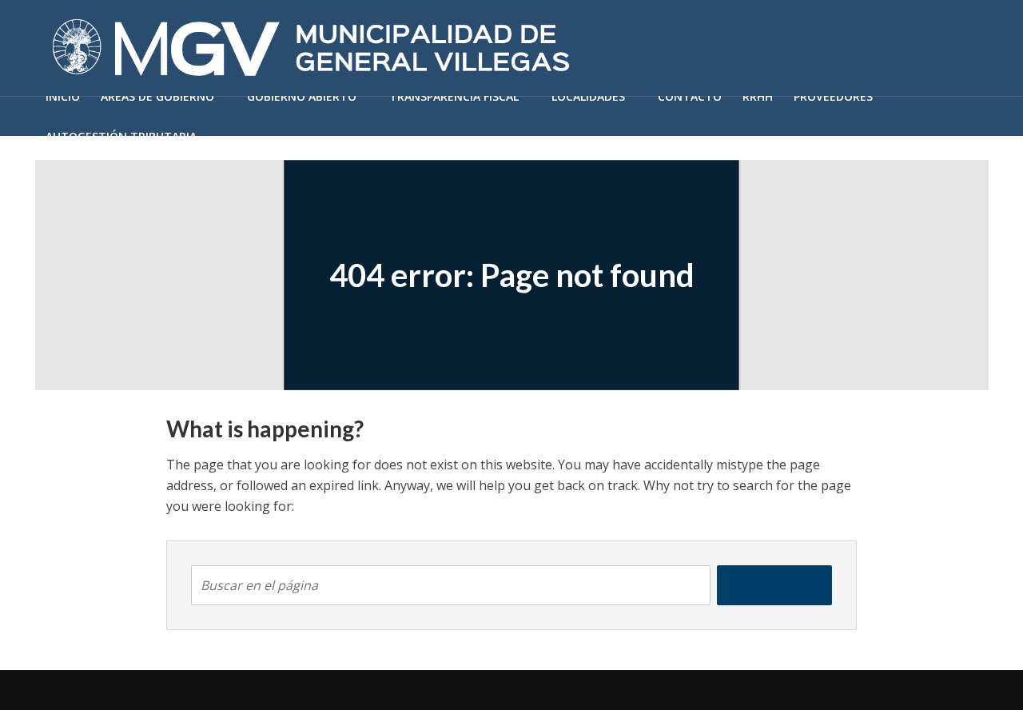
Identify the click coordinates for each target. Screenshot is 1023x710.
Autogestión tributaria (121, 136)
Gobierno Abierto (301, 96)
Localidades (588, 96)
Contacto (690, 96)
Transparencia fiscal (454, 96)
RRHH (757, 96)
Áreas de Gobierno (157, 96)
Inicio (63, 96)
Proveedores (833, 96)
